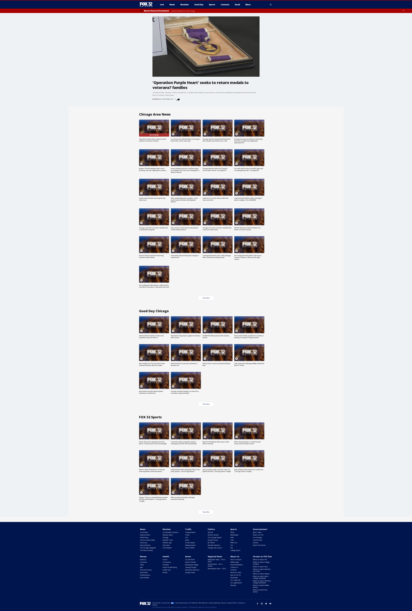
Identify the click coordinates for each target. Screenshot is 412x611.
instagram (262, 603)
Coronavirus (167, 562)
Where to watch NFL (260, 560)
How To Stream (235, 560)
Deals (142, 565)
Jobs (141, 567)
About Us (234, 556)
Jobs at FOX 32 (235, 575)
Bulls (232, 537)
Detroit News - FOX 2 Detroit (215, 565)
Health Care (167, 570)
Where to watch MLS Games (260, 591)
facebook (257, 603)
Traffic (188, 529)
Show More (206, 298)
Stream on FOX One (262, 556)
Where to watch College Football (261, 563)
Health (166, 556)
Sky (231, 548)
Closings (165, 537)
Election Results (213, 535)
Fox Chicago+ (257, 537)
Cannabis (166, 565)
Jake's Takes (257, 532)
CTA (186, 537)
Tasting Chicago (190, 567)
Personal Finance (146, 570)
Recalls (165, 572)
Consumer (143, 562)
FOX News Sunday (146, 550)
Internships (234, 578)
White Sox (233, 543)
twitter (266, 603)
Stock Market (144, 578)
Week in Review (190, 562)
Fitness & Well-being (170, 567)
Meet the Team (235, 572)
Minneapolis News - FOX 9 (217, 569)
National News (145, 535)
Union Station (190, 548)
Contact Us (234, 567)
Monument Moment (192, 570)
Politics (211, 529)
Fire (231, 545)
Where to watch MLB (260, 567)
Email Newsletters (236, 565)
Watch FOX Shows (259, 545)
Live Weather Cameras (170, 532)
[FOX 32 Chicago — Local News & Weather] (147, 4)
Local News (144, 532)
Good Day (143, 543)
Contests (233, 570)
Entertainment (260, 529)
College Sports (235, 550)
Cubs (232, 540)
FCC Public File (235, 580)
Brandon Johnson (214, 545)
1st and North (190, 560)
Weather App (167, 543)
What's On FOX (258, 535)
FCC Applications (236, 583)
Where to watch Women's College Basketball (262, 582)
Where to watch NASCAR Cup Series (261, 570)
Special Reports (145, 545)
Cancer (165, 560)
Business (143, 560)
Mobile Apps (234, 562)
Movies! (255, 543)
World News (144, 537)
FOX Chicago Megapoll (148, 548)
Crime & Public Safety (147, 540)
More (247, 4)
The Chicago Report (215, 537)
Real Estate (144, 572)
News (142, 529)
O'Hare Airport (190, 543)
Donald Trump (213, 540)
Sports (233, 529)
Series (188, 556)
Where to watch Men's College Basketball (261, 577)
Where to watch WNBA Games (261, 586)
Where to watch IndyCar (261, 574)
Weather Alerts (168, 535)
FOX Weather (167, 548)
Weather (167, 529)
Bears (232, 532)
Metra (187, 540)
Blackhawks (234, 535)
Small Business (145, 575)
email (270, 603)
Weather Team (168, 540)
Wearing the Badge (191, 565)
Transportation (190, 532)
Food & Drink (257, 540)
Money (143, 556)
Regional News (215, 556)
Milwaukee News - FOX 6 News (216, 561)
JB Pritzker (211, 543)
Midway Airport (190, 545)
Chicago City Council (215, 548)
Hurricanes (166, 545)
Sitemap (233, 585)
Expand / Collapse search (271, 4)
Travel (187, 535)
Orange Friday (190, 572)
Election (210, 532)
